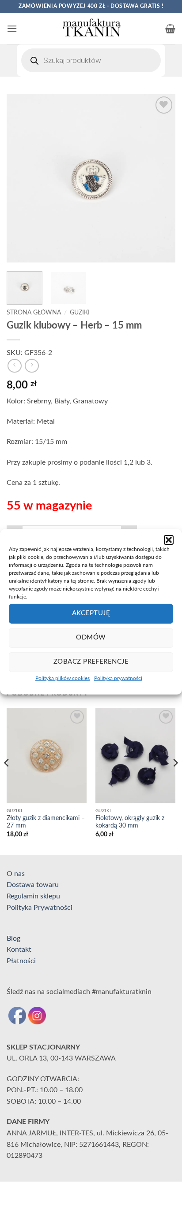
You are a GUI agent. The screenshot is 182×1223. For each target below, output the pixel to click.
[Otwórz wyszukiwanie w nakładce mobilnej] (91, 60)
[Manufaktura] (91, 28)
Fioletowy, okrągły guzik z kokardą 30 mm (129, 822)
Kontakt (19, 949)
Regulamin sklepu (33, 896)
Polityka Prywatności (39, 907)
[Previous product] (31, 366)
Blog (13, 938)
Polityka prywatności (118, 677)
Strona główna (34, 313)
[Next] (161, 178)
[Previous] (21, 178)
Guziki (80, 313)
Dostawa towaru (33, 884)
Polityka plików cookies (62, 677)
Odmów (91, 637)
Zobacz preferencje (91, 661)
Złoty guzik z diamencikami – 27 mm (46, 822)
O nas (16, 873)
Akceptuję (91, 613)
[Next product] (14, 366)
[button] (168, 539)
